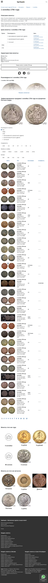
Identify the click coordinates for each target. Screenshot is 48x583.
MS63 (3, 151)
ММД (3, 131)
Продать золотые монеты (6, 539)
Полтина (9, 508)
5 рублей (39, 445)
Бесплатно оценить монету (24, 68)
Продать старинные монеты (6, 542)
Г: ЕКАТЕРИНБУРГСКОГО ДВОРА (11, 137)
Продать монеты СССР (5, 536)
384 (8, 157)
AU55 (15, 151)
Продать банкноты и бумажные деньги (9, 544)
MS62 (9, 151)
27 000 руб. (38, 42)
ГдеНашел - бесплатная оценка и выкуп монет (14, 520)
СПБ (3, 133)
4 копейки (8, 445)
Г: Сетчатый (5, 139)
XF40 (33, 151)
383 (3, 157)
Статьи (2, 528)
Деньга (39, 489)
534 (23, 157)
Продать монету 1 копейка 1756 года (24, 65)
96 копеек (8, 465)
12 (26, 418)
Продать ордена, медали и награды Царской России (11, 545)
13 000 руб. (38, 36)
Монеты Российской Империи (7, 522)
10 (21, 418)
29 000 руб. (39, 48)
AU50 (21, 151)
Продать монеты (5, 533)
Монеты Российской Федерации (7, 525)
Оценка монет (4, 535)
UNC (3, 145)
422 (18, 157)
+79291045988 (28, 573)
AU (9, 145)
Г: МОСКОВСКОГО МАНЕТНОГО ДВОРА (13, 135)
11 (24, 418)
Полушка (8, 488)
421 (13, 157)
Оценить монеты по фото (43, 580)
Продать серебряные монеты (7, 541)
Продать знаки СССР (5, 547)
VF (18, 145)
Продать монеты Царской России (8, 538)
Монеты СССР (4, 524)
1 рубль (24, 489)
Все (3, 129)
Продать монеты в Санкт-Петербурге (35, 551)
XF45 (27, 151)
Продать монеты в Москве (8, 551)
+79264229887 (4, 574)
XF (13, 145)
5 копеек (24, 465)
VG (26, 145)
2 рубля (24, 445)
